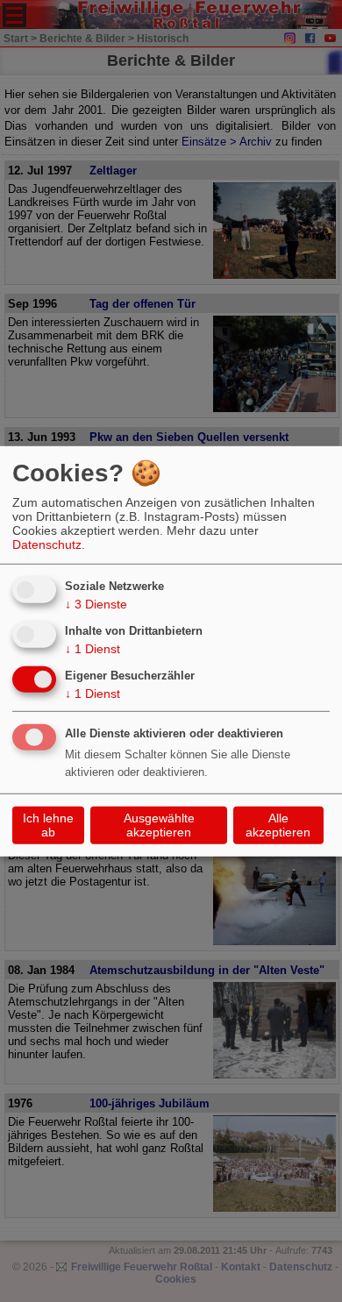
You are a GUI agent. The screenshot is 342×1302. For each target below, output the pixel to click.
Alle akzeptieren (278, 825)
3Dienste (96, 604)
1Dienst (92, 649)
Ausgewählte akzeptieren (159, 825)
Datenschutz (47, 544)
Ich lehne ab (48, 825)
